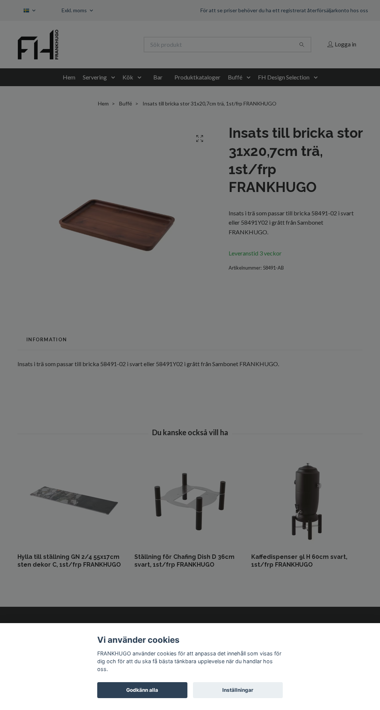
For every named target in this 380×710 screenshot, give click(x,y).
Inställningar (237, 690)
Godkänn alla (142, 690)
